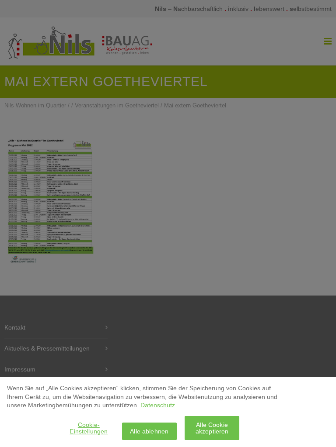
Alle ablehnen (149, 431)
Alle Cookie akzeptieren (212, 427)
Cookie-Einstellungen (89, 427)
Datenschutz (157, 405)
